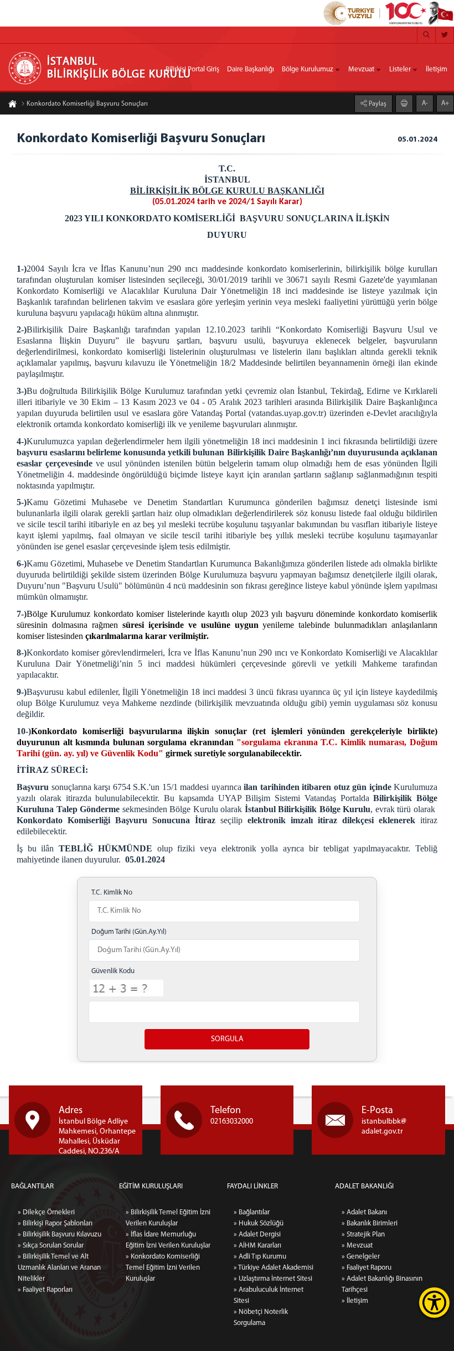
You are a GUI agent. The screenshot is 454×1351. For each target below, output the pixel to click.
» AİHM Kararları (257, 1245)
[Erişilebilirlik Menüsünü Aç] (434, 1302)
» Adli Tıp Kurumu (260, 1256)
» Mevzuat (357, 1245)
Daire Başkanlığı (250, 69)
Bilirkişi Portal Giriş (192, 69)
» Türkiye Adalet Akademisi (273, 1267)
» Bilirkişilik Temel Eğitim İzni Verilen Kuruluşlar (168, 1218)
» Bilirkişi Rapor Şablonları (55, 1223)
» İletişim (355, 1301)
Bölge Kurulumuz (307, 69)
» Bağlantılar (252, 1212)
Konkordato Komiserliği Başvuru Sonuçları (87, 104)
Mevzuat (361, 69)
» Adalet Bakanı (364, 1212)
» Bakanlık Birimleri (370, 1223)
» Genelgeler (361, 1256)
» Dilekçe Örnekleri (46, 1212)
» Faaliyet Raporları (45, 1289)
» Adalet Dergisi (257, 1234)
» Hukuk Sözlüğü (258, 1223)
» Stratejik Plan (363, 1234)
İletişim (436, 69)
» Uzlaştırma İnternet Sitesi (273, 1278)
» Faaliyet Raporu (366, 1267)
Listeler (400, 69)
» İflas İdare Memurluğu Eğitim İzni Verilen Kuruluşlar (168, 1240)
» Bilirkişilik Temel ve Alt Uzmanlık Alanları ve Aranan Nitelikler (59, 1267)
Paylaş (376, 104)
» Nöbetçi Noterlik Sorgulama (261, 1317)
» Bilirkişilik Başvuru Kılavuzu (59, 1234)
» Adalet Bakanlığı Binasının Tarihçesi (382, 1284)
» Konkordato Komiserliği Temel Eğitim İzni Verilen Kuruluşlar (163, 1267)
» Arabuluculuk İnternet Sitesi (268, 1295)
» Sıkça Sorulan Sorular (51, 1245)
